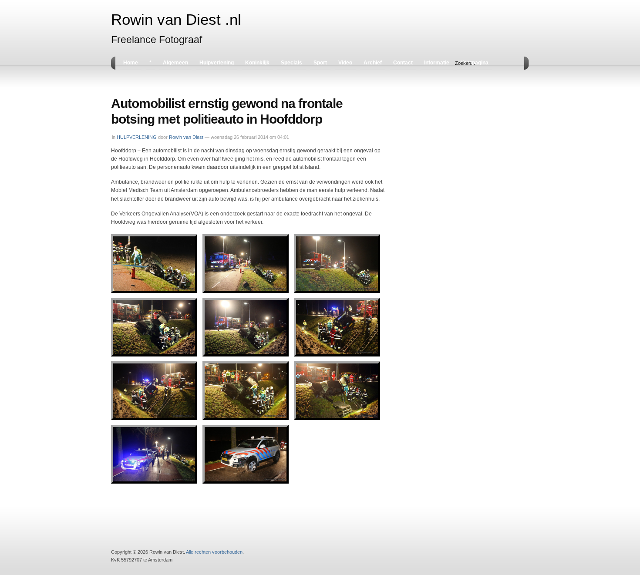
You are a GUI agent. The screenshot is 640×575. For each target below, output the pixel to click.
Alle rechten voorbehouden (214, 552)
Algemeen (175, 63)
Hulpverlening (216, 63)
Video (345, 63)
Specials (291, 63)
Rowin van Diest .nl (176, 19)
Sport (320, 63)
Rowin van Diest (186, 137)
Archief (373, 63)
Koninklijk (257, 63)
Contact (403, 63)
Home (130, 63)
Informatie (436, 63)
